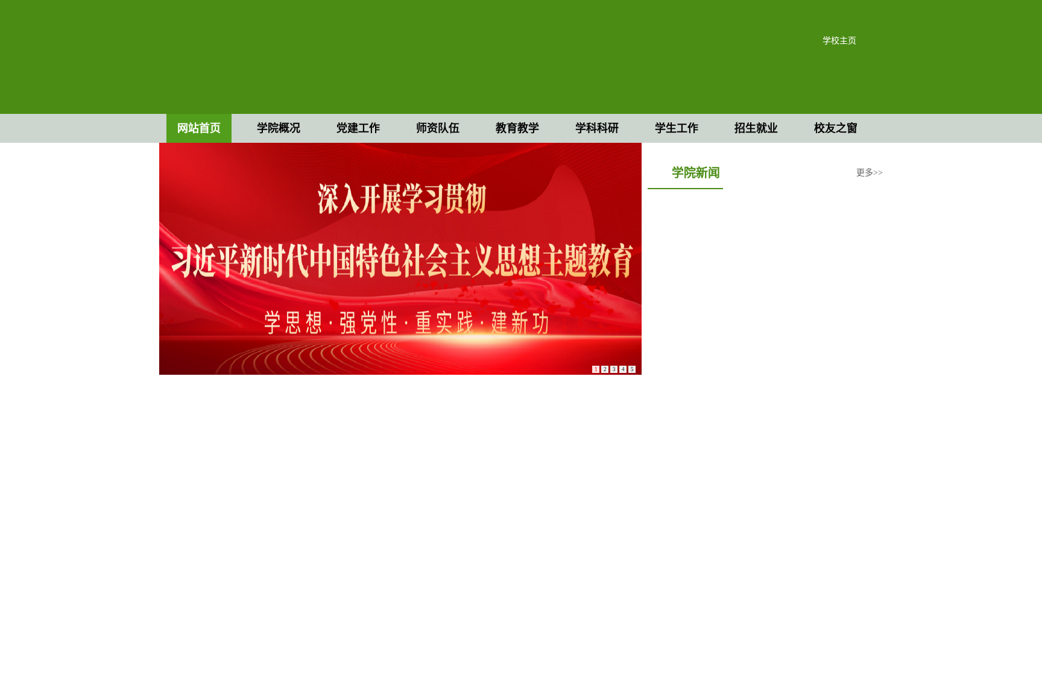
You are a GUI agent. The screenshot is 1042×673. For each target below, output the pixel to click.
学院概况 (278, 128)
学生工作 (676, 128)
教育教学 (517, 128)
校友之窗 (835, 128)
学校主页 (839, 40)
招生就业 (756, 128)
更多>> (869, 172)
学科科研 (597, 128)
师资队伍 (437, 128)
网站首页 (199, 128)
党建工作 (358, 128)
